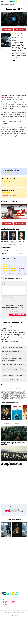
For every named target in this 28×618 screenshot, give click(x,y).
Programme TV (14, 506)
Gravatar (11, 301)
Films (6, 4)
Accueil (2, 4)
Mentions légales (16, 599)
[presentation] (26, 236)
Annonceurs (6, 601)
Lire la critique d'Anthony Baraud (11, 183)
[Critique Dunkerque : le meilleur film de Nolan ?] (14, 433)
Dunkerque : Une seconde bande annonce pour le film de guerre (12, 464)
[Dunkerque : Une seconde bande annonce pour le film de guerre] (14, 453)
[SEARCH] (26, 1)
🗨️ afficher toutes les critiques (17, 273)
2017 (18, 37)
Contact (5, 602)
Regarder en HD (7, 29)
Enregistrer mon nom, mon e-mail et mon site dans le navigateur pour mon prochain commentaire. (12, 307)
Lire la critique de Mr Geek (9, 195)
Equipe (5, 604)
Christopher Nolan (6, 97)
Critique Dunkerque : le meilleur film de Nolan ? (13, 443)
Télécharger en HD (20, 29)
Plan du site (15, 602)
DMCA (13, 601)
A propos (5, 599)
